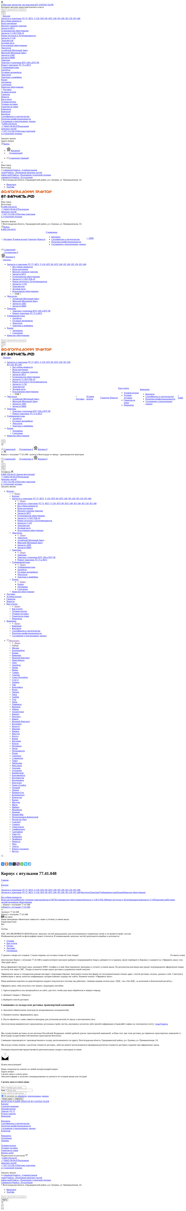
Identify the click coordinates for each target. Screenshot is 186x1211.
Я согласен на (26, 1096)
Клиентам (5, 1131)
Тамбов (15, 697)
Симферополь (18, 829)
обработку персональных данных (33, 1096)
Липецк (15, 692)
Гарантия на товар (9, 1150)
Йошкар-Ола (18, 792)
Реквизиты (6, 1136)
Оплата (10, 946)
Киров (15, 738)
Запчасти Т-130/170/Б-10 (94, 900)
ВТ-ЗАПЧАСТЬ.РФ (40, 1101)
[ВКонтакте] (2, 864)
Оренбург (16, 665)
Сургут (15, 680)
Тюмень (15, 682)
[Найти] (3, 13)
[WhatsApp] (21, 864)
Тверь (14, 702)
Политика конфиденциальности (16, 1126)
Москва (15, 648)
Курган (15, 743)
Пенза (15, 748)
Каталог (15, 496)
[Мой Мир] (10, 864)
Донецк (15, 790)
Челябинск (17, 839)
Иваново (16, 729)
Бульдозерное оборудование (19, 902)
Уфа (14, 685)
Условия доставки (9, 1148)
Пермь (15, 667)
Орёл (14, 662)
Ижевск (15, 731)
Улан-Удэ (16, 834)
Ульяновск (17, 704)
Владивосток (18, 778)
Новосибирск (18, 660)
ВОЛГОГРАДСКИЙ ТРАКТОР (16, 1101)
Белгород (16, 716)
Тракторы (21, 555)
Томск (15, 760)
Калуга (15, 736)
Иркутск (16, 734)
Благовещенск (18, 775)
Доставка (11, 948)
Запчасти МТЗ (49, 900)
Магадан (16, 802)
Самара (15, 672)
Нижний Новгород (21, 658)
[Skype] (25, 864)
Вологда (16, 726)
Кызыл (15, 800)
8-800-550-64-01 (9, 124)
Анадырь (16, 768)
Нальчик (16, 812)
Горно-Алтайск (19, 785)
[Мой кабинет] (2, 445)
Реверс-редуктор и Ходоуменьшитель (123, 900)
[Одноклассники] (6, 864)
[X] (14, 864)
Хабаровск (17, 836)
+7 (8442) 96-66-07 (15, 127)
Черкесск (16, 841)
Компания (16, 626)
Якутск (15, 851)
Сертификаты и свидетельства (15, 1123)
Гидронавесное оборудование (69, 900)
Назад (17, 493)
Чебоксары (17, 763)
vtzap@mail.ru (161, 1024)
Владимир (17, 724)
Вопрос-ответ (7, 1153)
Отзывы (10, 941)
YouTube (10, 187)
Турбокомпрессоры (26, 567)
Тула (14, 699)
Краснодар (17, 797)
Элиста (15, 846)
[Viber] (18, 864)
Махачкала (17, 809)
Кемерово (16, 655)
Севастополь (18, 827)
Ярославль (17, 765)
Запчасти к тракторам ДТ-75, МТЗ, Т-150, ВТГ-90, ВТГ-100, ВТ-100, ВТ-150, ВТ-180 (57, 503)
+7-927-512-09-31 (18, 132)
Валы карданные (9, 900)
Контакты (5, 1121)
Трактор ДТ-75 (8, 1111)
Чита (14, 844)
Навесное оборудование (134, 892)
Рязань (15, 670)
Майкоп (15, 807)
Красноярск (17, 687)
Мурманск (17, 746)
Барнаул (15, 714)
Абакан (15, 709)
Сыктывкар (17, 832)
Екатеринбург (18, 650)
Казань (15, 653)
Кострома (16, 741)
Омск (14, 694)
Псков (15, 753)
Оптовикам (12, 950)
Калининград (18, 795)
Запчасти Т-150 (148, 900)
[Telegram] (29, 864)
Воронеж (16, 707)
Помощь (5, 1140)
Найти (4, 1200)
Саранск (16, 824)
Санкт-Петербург (20, 677)
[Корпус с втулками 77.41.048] (15, 907)
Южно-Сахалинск (20, 849)
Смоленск (16, 756)
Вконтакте (11, 184)
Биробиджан (18, 773)
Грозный (16, 787)
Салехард (16, 822)
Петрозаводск (18, 751)
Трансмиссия (161, 900)
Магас (15, 805)
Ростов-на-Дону (19, 819)
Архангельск (18, 711)
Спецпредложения (9, 1106)
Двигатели (22, 538)
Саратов (16, 675)
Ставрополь (17, 758)
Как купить (17, 609)
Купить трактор (8, 1113)
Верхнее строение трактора (29, 900)
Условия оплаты (8, 1145)
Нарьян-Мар (17, 814)
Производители (8, 1109)
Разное (20, 584)
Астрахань (17, 770)
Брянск (15, 719)
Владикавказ (18, 780)
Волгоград (17, 783)
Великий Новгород (21, 721)
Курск (15, 689)
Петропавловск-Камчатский (25, 817)
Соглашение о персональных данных (18, 1128)
